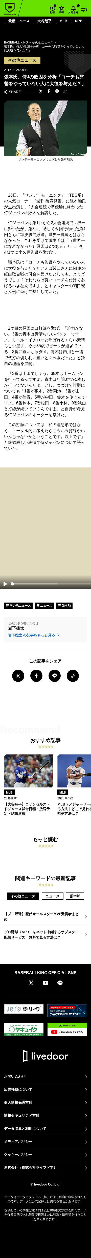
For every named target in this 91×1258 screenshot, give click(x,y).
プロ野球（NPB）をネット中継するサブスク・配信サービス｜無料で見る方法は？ (41, 934)
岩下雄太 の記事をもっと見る (32, 635)
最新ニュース (19, 21)
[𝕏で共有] (41, 92)
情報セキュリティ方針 (21, 1115)
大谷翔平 (44, 21)
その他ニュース (20, 605)
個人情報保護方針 (18, 1102)
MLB (63, 21)
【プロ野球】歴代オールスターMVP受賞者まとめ (41, 916)
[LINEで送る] (57, 91)
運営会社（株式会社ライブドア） (30, 1167)
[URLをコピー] (65, 92)
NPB (78, 21)
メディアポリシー (18, 1141)
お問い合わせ (14, 1076)
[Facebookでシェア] (49, 91)
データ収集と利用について (25, 1129)
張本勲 (66, 605)
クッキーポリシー (18, 1154)
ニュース (45, 605)
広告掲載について (18, 1089)
